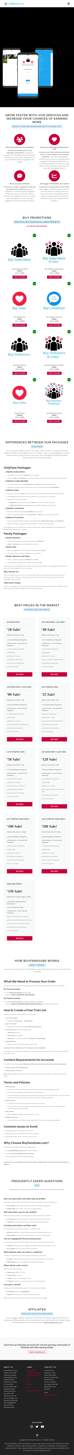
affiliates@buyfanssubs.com (53, 1322)
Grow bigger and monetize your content (54, 184)
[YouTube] (42, 1426)
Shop (28, 1378)
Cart (28, 1381)
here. (45, 1298)
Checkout (30, 1384)
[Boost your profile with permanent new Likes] (54, 139)
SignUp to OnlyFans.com (37, 1352)
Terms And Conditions (34, 1390)
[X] (37, 1426)
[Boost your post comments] (19, 176)
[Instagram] (31, 1426)
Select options (19, 277)
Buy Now (19, 674)
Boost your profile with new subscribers (20, 147)
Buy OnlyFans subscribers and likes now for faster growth (34, 1373)
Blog (28, 1387)
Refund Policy (25, 1291)
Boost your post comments (20, 184)
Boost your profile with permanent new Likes (54, 148)
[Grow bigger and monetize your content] (54, 176)
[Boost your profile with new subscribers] (19, 139)
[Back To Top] (37, 1435)
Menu (68, 3)
